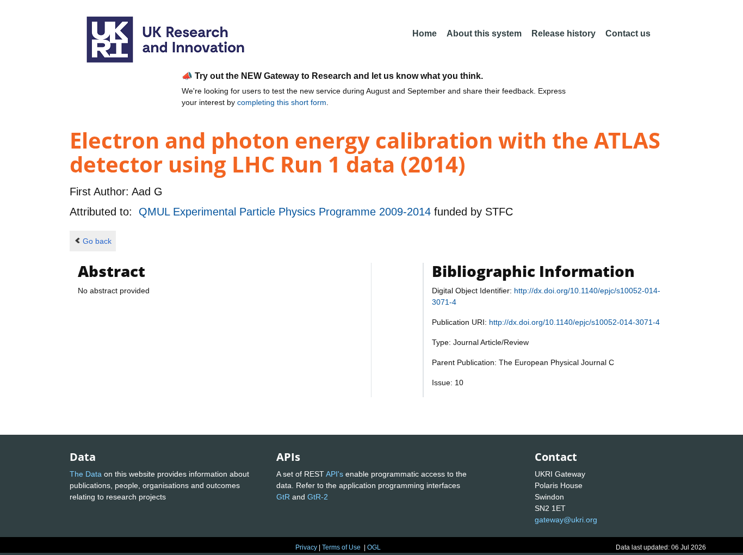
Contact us (628, 33)
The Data (86, 474)
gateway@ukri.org (566, 519)
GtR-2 (317, 496)
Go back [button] (97, 241)
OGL (374, 547)
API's (334, 474)
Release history (563, 33)
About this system (484, 33)
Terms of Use (341, 547)
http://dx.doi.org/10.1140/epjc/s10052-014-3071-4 (574, 322)
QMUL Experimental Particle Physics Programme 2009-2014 (286, 212)
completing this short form (281, 102)
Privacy (306, 547)
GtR (283, 496)
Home (424, 33)
